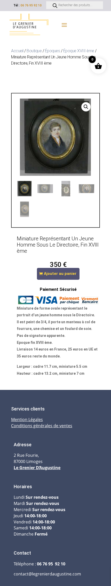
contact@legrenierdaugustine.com (47, 574)
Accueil (17, 50)
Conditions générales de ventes (41, 425)
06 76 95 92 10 (31, 5)
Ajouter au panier (60, 273)
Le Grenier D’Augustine (37, 467)
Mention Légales (27, 419)
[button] (86, 106)
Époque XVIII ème (78, 50)
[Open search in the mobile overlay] (74, 5)
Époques (52, 50)
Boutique (34, 50)
